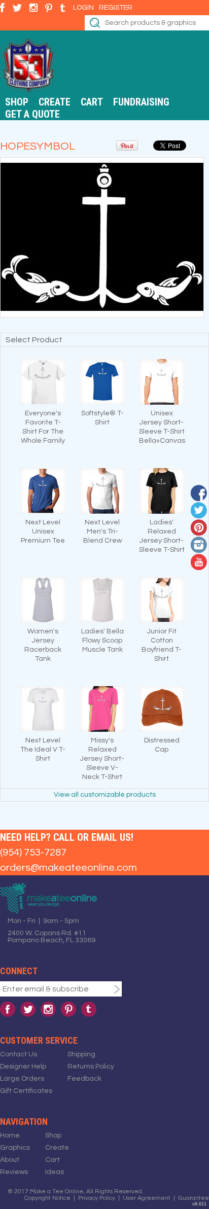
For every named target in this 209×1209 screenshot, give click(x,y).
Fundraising (141, 102)
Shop (16, 102)
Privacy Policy (96, 1198)
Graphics (15, 1147)
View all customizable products (105, 794)
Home (10, 1135)
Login (83, 7)
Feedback (84, 1078)
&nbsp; (43, 382)
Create (55, 102)
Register (115, 7)
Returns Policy (90, 1066)
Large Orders (22, 1078)
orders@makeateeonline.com (68, 868)
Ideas (54, 1172)
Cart (92, 102)
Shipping (81, 1054)
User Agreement (146, 1198)
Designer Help (23, 1066)
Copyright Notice (47, 1198)
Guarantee (193, 1198)
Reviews (14, 1172)
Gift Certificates (26, 1090)
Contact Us (18, 1054)
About (9, 1159)
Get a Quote (32, 114)
